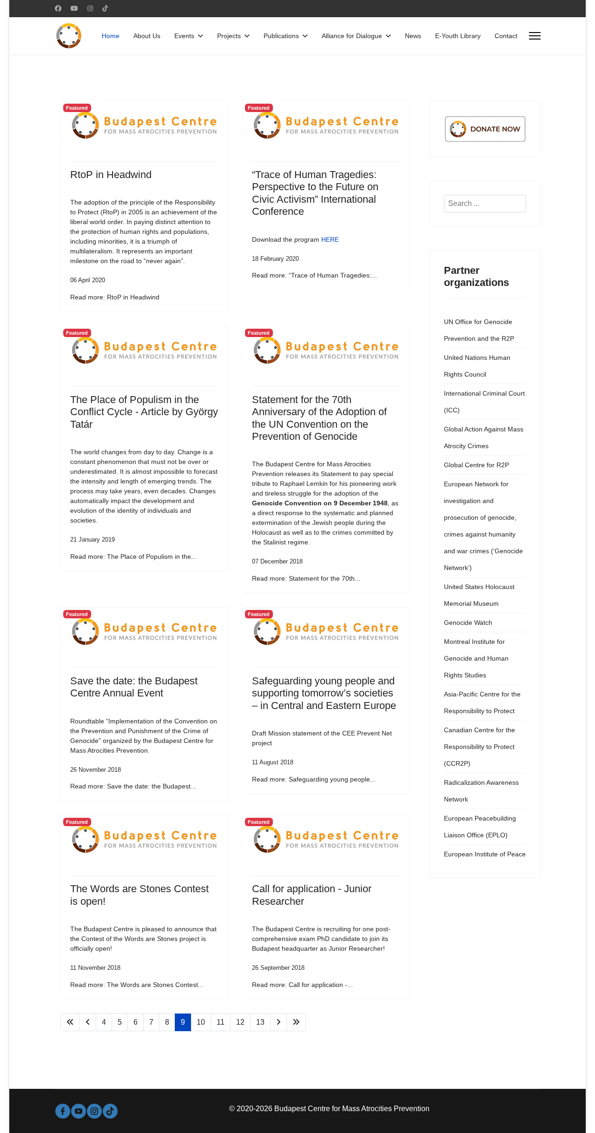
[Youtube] (74, 8)
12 (240, 1022)
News (413, 36)
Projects (229, 36)
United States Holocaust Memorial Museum (479, 595)
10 (201, 1022)
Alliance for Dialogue (352, 36)
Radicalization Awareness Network (481, 791)
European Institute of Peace (485, 854)
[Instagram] (90, 8)
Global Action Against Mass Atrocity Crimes (483, 437)
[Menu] (535, 35)
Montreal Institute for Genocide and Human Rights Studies (476, 658)
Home (110, 36)
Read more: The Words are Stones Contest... (137, 984)
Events (184, 36)
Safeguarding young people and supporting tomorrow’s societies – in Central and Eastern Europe (324, 693)
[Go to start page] (70, 1022)
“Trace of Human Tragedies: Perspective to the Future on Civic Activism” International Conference (315, 193)
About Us (146, 36)
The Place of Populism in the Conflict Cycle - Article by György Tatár (144, 412)
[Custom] (105, 8)
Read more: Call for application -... (302, 984)
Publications (281, 36)
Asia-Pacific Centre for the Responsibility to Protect (482, 702)
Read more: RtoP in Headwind (114, 297)
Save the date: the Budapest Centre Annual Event (134, 687)
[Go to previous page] (87, 1022)
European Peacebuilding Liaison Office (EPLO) (480, 827)
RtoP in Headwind (111, 174)
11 (221, 1022)
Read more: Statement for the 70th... (306, 578)
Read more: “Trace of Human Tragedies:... (314, 275)
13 (260, 1022)
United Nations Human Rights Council (477, 366)
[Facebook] (58, 8)
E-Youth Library (458, 36)
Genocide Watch (468, 622)
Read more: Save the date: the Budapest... (133, 786)
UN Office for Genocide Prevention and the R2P (479, 330)
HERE (330, 239)
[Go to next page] (278, 1022)
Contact (506, 36)
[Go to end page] (296, 1022)
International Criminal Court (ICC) (484, 402)
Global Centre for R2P (476, 465)
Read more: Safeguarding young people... (314, 779)
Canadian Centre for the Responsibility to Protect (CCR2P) (479, 746)
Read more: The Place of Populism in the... (133, 556)
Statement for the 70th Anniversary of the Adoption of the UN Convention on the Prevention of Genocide (319, 418)
